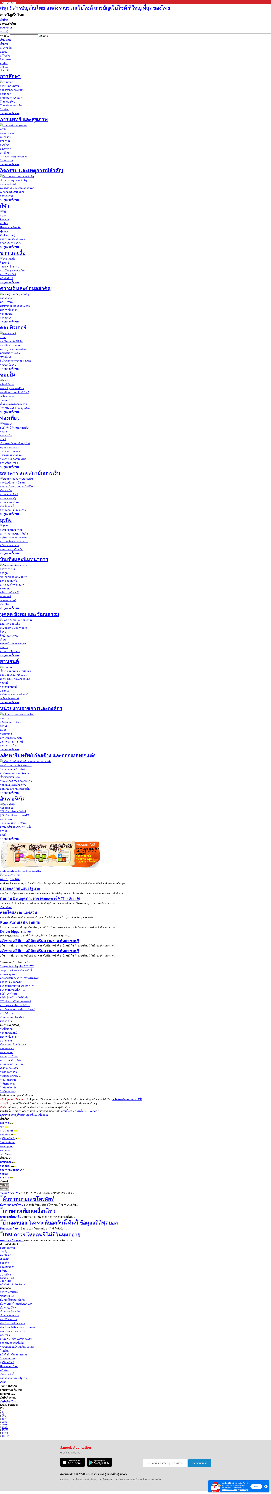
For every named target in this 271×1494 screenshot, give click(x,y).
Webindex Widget (37, 854)
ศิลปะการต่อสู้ (7, 235)
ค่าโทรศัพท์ (6, 302)
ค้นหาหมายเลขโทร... (11, 1204)
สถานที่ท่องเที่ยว (9, 463)
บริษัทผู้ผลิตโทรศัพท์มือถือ (14, 997)
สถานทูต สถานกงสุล (11, 737)
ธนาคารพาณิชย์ (9, 494)
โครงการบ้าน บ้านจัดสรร (14, 769)
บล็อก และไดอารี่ (9, 592)
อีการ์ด (4, 831)
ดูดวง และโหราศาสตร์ (12, 584)
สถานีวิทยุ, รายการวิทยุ (12, 270)
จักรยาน (4, 219)
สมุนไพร (4, 145)
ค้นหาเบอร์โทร (8, 1307)
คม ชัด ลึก (5, 1255)
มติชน (3, 1270)
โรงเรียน (4, 109)
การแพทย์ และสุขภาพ (24, 119)
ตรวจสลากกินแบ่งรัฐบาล (20, 889)
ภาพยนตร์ (5, 596)
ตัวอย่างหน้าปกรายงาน (12, 1331)
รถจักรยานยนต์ (8, 686)
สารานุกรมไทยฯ (9, 1056)
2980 (4, 1421)
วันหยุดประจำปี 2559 (11, 1076)
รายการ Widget (85, 858)
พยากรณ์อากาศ (8, 310)
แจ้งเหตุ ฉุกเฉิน (8, 974)
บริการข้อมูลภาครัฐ (11, 982)
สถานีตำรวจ (6, 1013)
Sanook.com (9, 2)
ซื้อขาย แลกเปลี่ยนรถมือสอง (15, 671)
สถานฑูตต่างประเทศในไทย (15, 1005)
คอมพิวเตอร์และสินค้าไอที (14, 392)
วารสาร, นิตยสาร (9, 266)
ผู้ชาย (3, 631)
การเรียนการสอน (9, 86)
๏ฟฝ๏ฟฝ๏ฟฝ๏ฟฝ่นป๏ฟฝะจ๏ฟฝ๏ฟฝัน (20, 871)
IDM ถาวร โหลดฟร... (12, 1240)
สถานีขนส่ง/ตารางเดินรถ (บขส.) (17, 1009)
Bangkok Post (7, 1278)
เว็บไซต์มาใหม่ (8, 1401)
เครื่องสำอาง (7, 396)
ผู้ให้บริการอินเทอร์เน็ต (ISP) (15, 815)
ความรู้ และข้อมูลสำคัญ (26, 288)
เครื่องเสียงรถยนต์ (9, 698)
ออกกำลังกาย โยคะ (10, 243)
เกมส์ (3, 337)
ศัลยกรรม (5, 141)
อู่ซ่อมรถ (5, 690)
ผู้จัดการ (4, 1263)
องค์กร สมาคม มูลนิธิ (12, 741)
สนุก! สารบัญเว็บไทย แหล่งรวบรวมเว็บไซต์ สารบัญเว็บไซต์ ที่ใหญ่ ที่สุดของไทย (85, 8)
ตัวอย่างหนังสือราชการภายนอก (17, 1327)
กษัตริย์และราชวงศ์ (10, 722)
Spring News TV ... (10, 1193)
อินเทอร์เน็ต (13, 799)
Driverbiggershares (15, 931)
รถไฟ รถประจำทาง (10, 451)
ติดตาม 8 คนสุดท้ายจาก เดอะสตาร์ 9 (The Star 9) (40, 899)
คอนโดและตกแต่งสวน (18, 912)
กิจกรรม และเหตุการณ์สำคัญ (31, 170)
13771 (5, 1433)
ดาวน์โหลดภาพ (8, 1319)
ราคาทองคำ (7, 1048)
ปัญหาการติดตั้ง (85, 861)
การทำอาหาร (7, 569)
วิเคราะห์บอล (7, 1142)
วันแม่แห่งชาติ (8, 1079)
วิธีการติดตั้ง (83, 856)
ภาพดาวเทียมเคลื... (10, 1216)
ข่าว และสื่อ (13, 253)
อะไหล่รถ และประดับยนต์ (14, 694)
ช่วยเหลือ (5, 70)
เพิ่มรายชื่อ (6, 47)
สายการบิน (6, 435)
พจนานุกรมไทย (10, 879)
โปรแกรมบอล (7, 1358)
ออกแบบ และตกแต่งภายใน (15, 788)
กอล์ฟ (3, 215)
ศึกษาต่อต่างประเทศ (11, 97)
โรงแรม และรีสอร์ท (11, 455)
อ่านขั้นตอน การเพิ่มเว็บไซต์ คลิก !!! (80, 1111)
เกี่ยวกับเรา (65, 1480)
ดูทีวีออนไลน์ (7, 1138)
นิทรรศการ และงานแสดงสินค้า (17, 188)
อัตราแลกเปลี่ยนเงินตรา (13, 510)
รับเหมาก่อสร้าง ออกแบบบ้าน (16, 781)
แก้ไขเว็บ (5, 55)
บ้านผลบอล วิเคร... (10, 1228)
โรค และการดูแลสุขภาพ (13, 156)
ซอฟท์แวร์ (5, 357)
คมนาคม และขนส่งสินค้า (14, 533)
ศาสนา (4, 647)
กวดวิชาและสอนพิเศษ (12, 90)
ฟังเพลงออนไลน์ (9, 1366)
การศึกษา (10, 76)
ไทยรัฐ (3, 1251)
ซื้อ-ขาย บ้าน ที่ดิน (10, 777)
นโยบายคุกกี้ (244, 1490)
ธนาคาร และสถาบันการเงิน (30, 473)
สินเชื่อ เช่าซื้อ (7, 506)
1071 (4, 1419)
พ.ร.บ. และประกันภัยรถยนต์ (15, 679)
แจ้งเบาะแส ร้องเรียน (11, 1064)
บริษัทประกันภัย (8, 993)
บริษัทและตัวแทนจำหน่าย (14, 675)
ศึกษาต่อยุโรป (7, 101)
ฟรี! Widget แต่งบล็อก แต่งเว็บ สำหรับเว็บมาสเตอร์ (87, 851)
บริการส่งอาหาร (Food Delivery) (17, 986)
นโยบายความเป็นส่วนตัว (229, 1490)
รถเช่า (3, 431)
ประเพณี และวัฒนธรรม (13, 643)
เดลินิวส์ (4, 1259)
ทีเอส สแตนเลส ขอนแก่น (20, 923)
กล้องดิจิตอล (7, 384)
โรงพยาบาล (6, 160)
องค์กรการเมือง (8, 745)
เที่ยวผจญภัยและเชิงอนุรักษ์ (15, 443)
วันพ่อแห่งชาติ (8, 1087)
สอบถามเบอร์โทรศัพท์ (12, 1017)
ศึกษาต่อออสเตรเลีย (11, 105)
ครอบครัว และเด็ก (10, 624)
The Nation (5, 1280)
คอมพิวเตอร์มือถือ (10, 353)
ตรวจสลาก (6, 298)
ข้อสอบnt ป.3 (7, 1296)
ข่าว (2, 1126)
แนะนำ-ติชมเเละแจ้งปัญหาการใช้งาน (164, 1463)
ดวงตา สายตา (7, 133)
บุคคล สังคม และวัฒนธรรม (29, 614)
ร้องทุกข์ (4, 262)
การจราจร (5, 317)
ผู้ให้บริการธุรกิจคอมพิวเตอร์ (15, 361)
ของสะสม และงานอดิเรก (13, 577)
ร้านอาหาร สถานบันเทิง (13, 459)
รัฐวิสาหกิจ (6, 734)
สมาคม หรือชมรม (10, 651)
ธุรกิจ (6, 520)
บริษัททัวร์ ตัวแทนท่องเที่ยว (14, 427)
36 (3, 1413)
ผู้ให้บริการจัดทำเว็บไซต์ (13, 811)
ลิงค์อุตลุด (5, 59)
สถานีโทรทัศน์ (8, 274)
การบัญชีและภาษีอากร (12, 482)
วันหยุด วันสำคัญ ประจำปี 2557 (17, 966)
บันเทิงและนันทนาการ (24, 559)
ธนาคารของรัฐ (8, 498)
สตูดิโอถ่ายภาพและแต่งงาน (15, 537)
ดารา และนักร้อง (9, 580)
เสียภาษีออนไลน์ (9, 1068)
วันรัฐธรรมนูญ (8, 1091)
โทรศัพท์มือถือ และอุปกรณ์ (15, 408)
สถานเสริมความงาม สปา (14, 541)
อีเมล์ (3, 834)
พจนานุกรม (6, 27)
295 (4, 1416)
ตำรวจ (3, 726)
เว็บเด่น (4, 44)
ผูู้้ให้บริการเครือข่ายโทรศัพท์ (15, 1001)
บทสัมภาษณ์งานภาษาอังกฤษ (16, 1339)
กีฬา (4, 206)
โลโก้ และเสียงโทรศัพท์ (13, 823)
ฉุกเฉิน (4, 63)
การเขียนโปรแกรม (10, 345)
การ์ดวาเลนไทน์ (9, 1292)
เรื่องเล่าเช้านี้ (7, 1374)
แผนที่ (3, 439)
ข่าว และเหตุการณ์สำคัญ (13, 180)
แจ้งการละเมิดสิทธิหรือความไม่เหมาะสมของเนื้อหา (140, 1480)
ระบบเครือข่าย (8, 364)
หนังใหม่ (4, 1370)
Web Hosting (6, 808)
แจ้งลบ (3, 51)
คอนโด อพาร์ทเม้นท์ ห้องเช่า (16, 765)
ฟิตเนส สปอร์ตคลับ (10, 227)
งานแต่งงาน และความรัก (14, 628)
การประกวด (6, 196)
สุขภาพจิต (5, 148)
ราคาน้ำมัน (6, 313)
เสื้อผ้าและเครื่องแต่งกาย (13, 404)
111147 (5, 1436)
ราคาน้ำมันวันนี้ (8, 1032)
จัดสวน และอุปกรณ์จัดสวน (14, 773)
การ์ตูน (4, 573)
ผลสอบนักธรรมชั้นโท (12, 1343)
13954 (5, 1427)
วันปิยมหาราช (8, 1083)
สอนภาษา (5, 94)
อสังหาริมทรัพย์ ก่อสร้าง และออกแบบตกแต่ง (48, 755)
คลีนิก (3, 129)
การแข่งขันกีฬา (8, 184)
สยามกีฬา (5, 1274)
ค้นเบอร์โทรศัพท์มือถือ (12, 1300)
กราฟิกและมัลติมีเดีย (11, 341)
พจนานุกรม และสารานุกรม (15, 306)
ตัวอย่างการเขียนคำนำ (12, 1323)
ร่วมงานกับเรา (199, 1463)
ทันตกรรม (5, 137)
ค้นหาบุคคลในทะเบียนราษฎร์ (16, 1303)
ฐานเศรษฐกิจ (7, 1266)
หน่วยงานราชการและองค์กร (31, 708)
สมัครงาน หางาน (9, 545)
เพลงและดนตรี (8, 600)
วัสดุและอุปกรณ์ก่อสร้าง (13, 785)
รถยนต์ (4, 682)
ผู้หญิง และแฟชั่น (9, 635)
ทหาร (3, 730)
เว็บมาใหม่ (6, 40)
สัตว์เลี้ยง (5, 604)
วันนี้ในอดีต (6, 1029)
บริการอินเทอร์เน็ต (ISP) (13, 989)
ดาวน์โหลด (6, 819)
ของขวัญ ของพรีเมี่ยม (12, 388)
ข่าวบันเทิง (6, 1154)
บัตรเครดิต (6, 490)
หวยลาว (4, 1122)
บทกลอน (5, 588)
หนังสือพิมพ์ (6, 278)
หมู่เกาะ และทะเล (9, 447)
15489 (5, 1430)
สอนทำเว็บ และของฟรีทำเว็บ (16, 827)
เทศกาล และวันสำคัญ (12, 192)
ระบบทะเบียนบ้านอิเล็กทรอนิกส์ (17, 1346)
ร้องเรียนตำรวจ (8, 1072)
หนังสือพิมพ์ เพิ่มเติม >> (12, 1284)
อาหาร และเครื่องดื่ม (11, 549)
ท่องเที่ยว (10, 418)
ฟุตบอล (4, 231)
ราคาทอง (5, 1134)
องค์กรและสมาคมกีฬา (12, 239)
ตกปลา (4, 223)
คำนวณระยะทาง (9, 1315)
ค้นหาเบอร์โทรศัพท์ (10, 1060)
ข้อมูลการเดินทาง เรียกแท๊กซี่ (16, 970)
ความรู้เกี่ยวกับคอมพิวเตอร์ (14, 349)
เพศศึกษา (5, 152)
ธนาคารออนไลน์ (9, 502)
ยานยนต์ (9, 661)
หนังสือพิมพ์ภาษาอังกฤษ (13, 1354)
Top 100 (4, 66)
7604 (4, 1424)
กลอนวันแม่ (6, 1130)
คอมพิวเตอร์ (13, 327)
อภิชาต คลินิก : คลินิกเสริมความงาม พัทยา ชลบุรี (39, 941)
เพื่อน (3, 639)
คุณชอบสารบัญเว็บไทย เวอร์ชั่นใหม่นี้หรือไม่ (24, 1115)
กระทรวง (5, 718)
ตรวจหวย (5, 1150)
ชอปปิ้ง (7, 375)
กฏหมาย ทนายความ (11, 529)
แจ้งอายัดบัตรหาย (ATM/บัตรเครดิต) (19, 978)
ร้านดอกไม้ (6, 400)
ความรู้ (4, 31)
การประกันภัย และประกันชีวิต (16, 486)
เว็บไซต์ (4, 19)
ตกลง (256, 1486)
